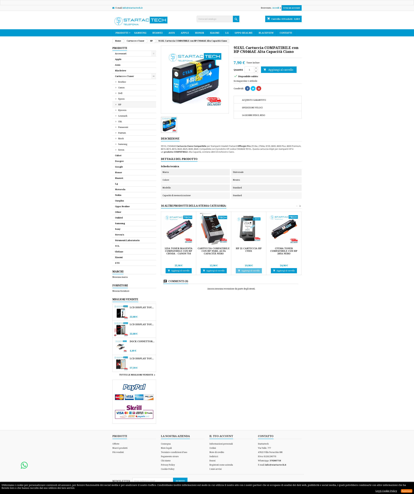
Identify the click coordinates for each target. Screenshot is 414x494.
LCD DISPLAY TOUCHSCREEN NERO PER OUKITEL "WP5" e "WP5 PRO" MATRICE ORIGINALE (142, 307)
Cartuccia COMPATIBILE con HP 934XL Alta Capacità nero (214, 251)
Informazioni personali (221, 443)
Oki (120, 121)
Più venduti (118, 452)
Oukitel (119, 217)
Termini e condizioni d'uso (174, 452)
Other (118, 212)
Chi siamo (166, 460)
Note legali (166, 447)
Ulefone (119, 251)
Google (119, 166)
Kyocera (122, 110)
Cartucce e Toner (124, 76)
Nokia (118, 195)
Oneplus (119, 200)
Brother (122, 81)
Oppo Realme (244, 32)
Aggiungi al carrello (278, 69)
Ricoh (121, 138)
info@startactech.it (133, 7)
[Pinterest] (258, 88)
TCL (117, 245)
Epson (121, 98)
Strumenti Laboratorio (127, 240)
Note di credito (216, 452)
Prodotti (121, 32)
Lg (227, 32)
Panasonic (123, 127)
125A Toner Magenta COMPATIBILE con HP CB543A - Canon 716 (178, 251)
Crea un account (291, 7)
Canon (121, 87)
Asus (172, 32)
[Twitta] (253, 88)
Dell (120, 93)
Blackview (266, 32)
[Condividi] (247, 88)
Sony (117, 229)
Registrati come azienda (221, 464)
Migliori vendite (125, 299)
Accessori (120, 53)
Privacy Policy (168, 464)
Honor (199, 32)
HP (119, 104)
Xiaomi (214, 32)
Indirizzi (213, 456)
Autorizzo (406, 491)
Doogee (119, 161)
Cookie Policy (167, 468)
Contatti (286, 32)
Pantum (122, 132)
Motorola (120, 189)
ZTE (117, 262)
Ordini (212, 447)
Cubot (118, 155)
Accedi (275, 7)
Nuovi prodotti (119, 447)
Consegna (166, 443)
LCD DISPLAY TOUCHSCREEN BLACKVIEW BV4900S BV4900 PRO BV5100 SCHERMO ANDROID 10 (142, 324)
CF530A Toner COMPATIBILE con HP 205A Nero (283, 251)
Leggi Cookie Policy (386, 490)
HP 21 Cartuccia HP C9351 (249, 249)
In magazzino (240, 80)
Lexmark (122, 115)
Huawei (157, 32)
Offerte (115, 443)
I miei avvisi (215, 468)
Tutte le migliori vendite (137, 375)
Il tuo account (221, 436)
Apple (185, 32)
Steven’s (119, 234)
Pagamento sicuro (170, 456)
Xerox (121, 149)
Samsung (140, 32)
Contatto (265, 436)
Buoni (212, 460)
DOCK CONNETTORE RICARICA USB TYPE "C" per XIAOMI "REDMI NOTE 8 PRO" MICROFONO (142, 341)
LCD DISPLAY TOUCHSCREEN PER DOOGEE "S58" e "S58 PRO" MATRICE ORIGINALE (142, 358)
